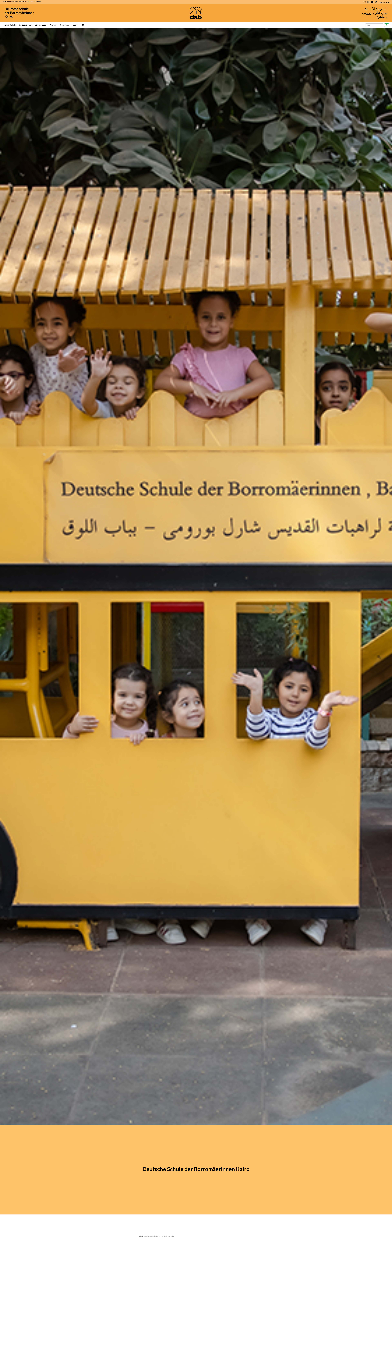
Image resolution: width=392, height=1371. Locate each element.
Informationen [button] (40, 25)
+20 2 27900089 (36, 1)
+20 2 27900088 (24, 1)
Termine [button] (53, 25)
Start (141, 1236)
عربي (387, 2)
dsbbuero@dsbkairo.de (10, 1)
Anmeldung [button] (64, 25)
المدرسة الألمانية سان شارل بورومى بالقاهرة (374, 13)
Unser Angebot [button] (25, 25)
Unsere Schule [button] (10, 25)
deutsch (382, 2)
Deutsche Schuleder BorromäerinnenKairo (19, 13)
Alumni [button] (75, 25)
